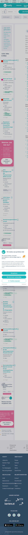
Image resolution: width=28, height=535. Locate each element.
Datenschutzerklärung (11, 266)
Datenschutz (4, 284)
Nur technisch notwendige (14, 277)
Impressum (24, 284)
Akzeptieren (14, 273)
